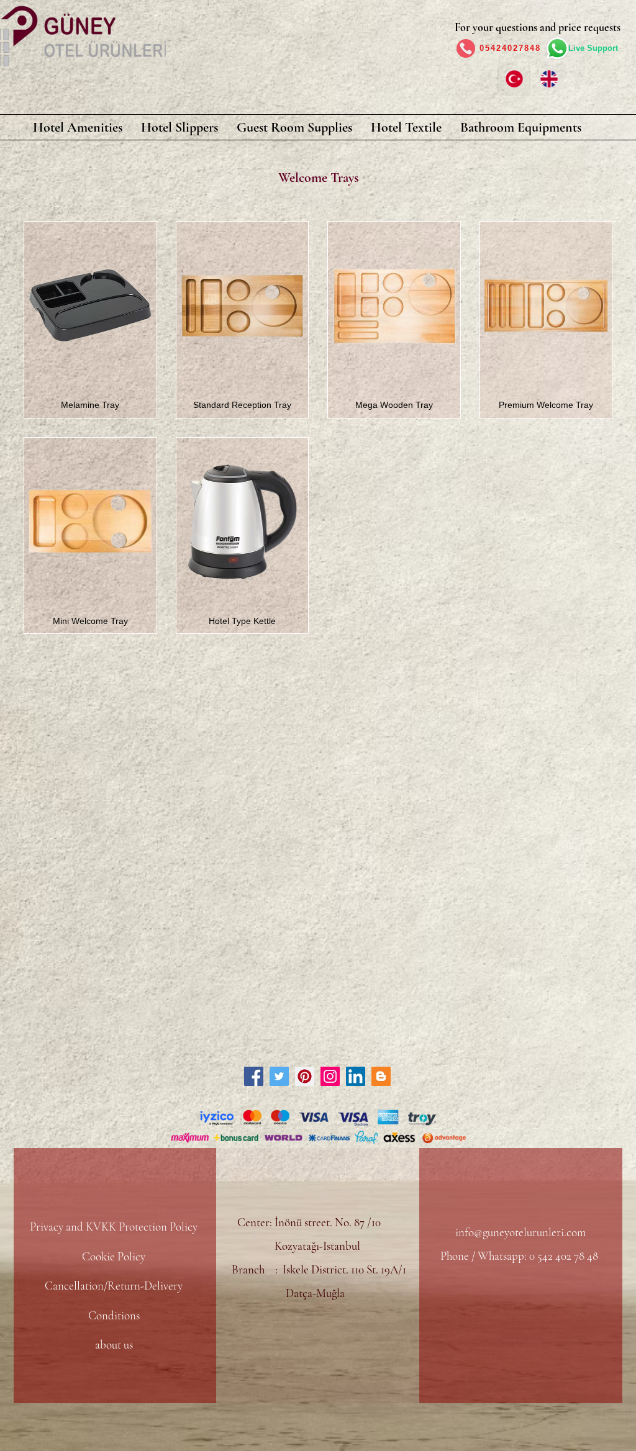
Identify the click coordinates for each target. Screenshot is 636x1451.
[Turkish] (514, 78)
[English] (548, 78)
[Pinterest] (304, 1076)
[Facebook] (253, 1076)
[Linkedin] (355, 1076)
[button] (78, 127)
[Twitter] (279, 1076)
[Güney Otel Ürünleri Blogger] (381, 1076)
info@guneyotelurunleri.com (520, 1232)
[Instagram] (330, 1076)
